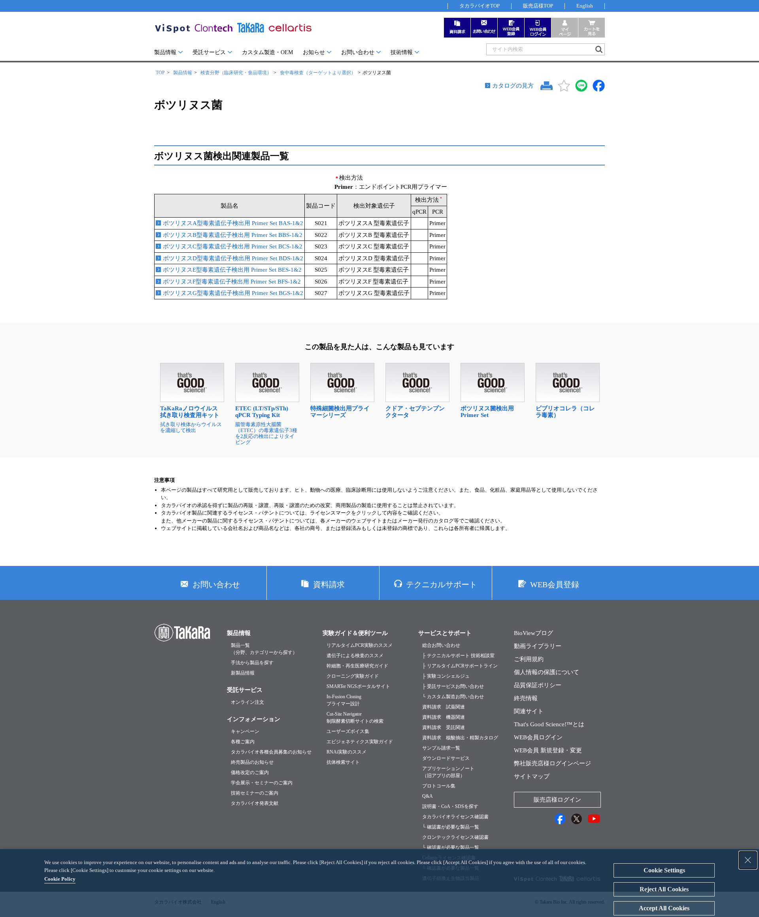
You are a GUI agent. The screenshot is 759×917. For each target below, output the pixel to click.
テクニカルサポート (441, 584)
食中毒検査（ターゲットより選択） (318, 72)
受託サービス (209, 52)
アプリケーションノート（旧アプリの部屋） (448, 772)
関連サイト (529, 711)
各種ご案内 (243, 741)
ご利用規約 (529, 659)
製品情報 (165, 52)
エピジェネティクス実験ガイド (360, 741)
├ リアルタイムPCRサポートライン (460, 666)
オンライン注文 (247, 702)
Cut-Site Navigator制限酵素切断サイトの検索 (355, 717)
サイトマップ (531, 776)
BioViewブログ (533, 633)
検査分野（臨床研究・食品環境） (236, 72)
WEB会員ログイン (538, 737)
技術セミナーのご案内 (254, 793)
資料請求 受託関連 (443, 727)
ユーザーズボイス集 (348, 731)
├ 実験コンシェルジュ (446, 676)
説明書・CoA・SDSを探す (450, 806)
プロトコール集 (438, 786)
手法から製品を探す (252, 662)
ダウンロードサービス (446, 758)
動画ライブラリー (537, 646)
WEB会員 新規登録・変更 (548, 750)
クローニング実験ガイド (353, 676)
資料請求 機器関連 (443, 717)
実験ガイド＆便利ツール (355, 633)
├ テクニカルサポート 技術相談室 (458, 655)
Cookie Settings (664, 870)
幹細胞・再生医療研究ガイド (357, 666)
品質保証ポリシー (537, 685)
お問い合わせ (357, 52)
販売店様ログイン (557, 800)
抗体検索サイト (343, 762)
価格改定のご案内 (250, 772)
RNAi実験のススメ (346, 752)
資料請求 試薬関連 (443, 707)
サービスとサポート (445, 633)
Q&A (427, 796)
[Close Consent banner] (748, 860)
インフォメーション (253, 719)
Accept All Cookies (664, 908)
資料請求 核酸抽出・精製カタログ (460, 737)
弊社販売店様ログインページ (552, 763)
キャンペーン (245, 731)
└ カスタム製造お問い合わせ (453, 696)
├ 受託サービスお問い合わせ (453, 686)
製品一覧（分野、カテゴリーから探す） (264, 649)
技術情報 (402, 52)
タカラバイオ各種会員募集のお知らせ (271, 752)
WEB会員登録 (554, 584)
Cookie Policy (60, 879)
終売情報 (526, 698)
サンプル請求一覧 (441, 748)
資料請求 (329, 584)
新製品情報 (243, 673)
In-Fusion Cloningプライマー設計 (344, 700)
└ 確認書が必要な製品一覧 (450, 827)
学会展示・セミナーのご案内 (262, 782)
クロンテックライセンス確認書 (455, 837)
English (584, 6)
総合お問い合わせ (441, 645)
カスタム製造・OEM (267, 52)
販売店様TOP (538, 6)
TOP (160, 72)
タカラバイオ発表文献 (254, 803)
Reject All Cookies (664, 889)
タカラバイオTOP (479, 6)
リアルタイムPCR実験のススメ (360, 645)
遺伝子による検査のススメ (355, 655)
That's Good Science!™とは (549, 724)
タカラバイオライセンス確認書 (455, 816)
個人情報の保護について (546, 672)
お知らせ (314, 52)
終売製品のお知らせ (252, 762)
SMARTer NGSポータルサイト (358, 686)
